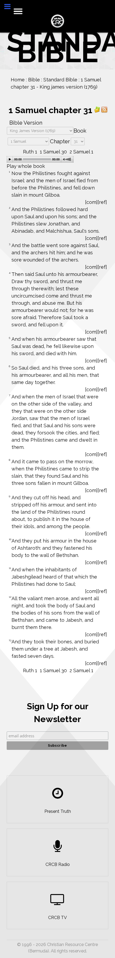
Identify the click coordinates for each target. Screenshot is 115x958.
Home (18, 79)
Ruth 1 (30, 152)
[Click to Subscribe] (97, 109)
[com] (91, 202)
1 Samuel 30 (53, 152)
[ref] (102, 202)
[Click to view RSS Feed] (104, 109)
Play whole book (26, 166)
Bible (34, 79)
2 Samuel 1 (81, 152)
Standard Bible (60, 79)
